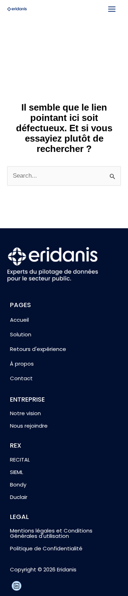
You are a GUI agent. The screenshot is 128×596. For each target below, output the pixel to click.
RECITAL (20, 459)
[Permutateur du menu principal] (112, 9)
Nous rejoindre (29, 425)
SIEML (16, 472)
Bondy (18, 484)
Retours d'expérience (38, 349)
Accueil (19, 320)
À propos (22, 363)
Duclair (18, 497)
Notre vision (25, 413)
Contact (21, 378)
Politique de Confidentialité (46, 548)
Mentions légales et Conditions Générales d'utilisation (51, 533)
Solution (20, 334)
